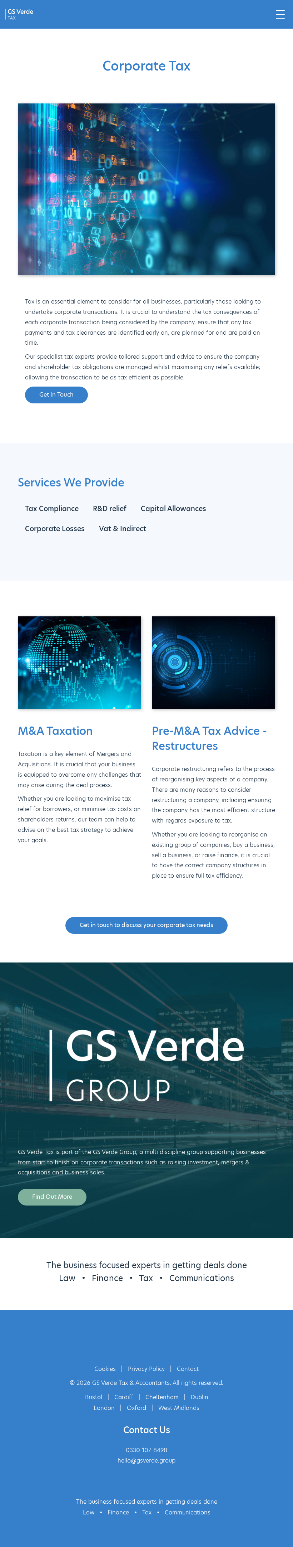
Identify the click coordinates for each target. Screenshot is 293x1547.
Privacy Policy (146, 1369)
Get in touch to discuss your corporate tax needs (146, 925)
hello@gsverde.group (146, 1460)
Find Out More (52, 1197)
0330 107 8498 (146, 1450)
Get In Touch (56, 395)
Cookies (105, 1369)
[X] (135, 1342)
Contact (188, 1369)
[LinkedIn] (158, 1342)
